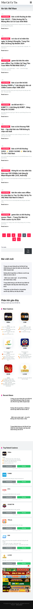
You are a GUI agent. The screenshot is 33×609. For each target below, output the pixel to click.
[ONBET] (8, 346)
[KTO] (4, 492)
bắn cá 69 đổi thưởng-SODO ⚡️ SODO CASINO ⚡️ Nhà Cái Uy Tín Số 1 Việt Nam (16, 151)
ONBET (8, 348)
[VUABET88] (4, 507)
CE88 (24, 322)
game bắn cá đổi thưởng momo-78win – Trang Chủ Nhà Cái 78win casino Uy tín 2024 (15, 217)
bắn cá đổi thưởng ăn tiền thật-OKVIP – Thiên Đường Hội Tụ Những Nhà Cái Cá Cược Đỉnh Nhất (16, 19)
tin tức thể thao (5, 16)
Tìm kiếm (3, 247)
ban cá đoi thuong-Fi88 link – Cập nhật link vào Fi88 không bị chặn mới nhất (15, 129)
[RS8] (4, 538)
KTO (9, 489)
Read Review (9, 466)
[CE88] (25, 320)
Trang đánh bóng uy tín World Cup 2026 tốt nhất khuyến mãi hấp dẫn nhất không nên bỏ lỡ (16, 284)
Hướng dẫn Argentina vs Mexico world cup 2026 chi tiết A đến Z (16, 274)
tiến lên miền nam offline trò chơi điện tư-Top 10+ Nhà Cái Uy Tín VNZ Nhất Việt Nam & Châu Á (16, 195)
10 (14, 239)
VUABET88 (11, 504)
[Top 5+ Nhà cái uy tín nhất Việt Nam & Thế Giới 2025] (9, 2)
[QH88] (25, 346)
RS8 (9, 535)
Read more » (5, 28)
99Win (8, 322)
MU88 (8, 374)
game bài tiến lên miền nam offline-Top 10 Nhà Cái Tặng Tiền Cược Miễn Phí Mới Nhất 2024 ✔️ (15, 63)
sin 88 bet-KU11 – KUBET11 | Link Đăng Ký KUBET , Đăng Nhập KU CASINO (15, 107)
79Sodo (10, 520)
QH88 (24, 348)
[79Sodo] (4, 523)
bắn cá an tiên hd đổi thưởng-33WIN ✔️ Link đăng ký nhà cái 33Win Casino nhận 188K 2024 (16, 85)
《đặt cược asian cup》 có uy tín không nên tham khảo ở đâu (15, 279)
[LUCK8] (25, 372)
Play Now (24, 466)
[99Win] (8, 320)
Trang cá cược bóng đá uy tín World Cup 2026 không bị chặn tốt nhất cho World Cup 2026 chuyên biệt (16, 268)
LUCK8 (25, 374)
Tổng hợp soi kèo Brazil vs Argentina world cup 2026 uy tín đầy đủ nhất (15, 290)
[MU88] (8, 372)
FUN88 (10, 473)
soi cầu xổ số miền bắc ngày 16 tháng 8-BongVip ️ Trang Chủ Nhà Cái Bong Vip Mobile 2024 (15, 41)
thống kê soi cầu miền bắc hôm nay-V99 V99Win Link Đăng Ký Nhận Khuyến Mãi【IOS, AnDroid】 (16, 173)
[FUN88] (4, 476)
